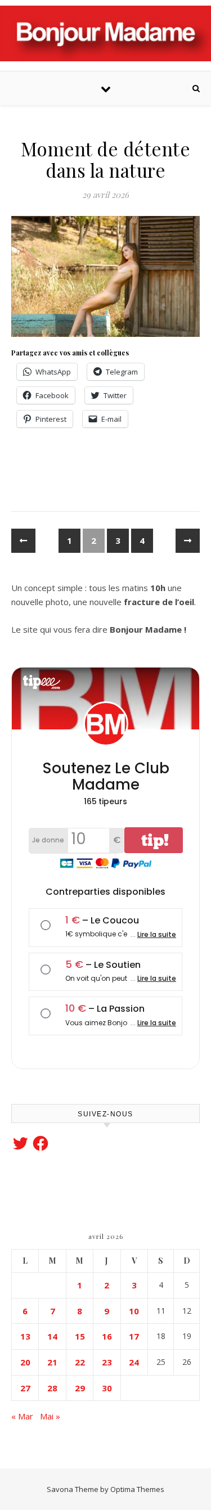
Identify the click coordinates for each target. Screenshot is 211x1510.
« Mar (22, 1416)
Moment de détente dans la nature (106, 159)
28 (52, 1388)
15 (80, 1336)
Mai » (50, 1416)
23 (107, 1362)
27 (25, 1388)
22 (80, 1362)
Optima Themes (137, 1489)
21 (52, 1362)
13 (25, 1336)
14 (52, 1336)
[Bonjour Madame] (105, 33)
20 (25, 1362)
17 (134, 1336)
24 (134, 1362)
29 (80, 1388)
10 (134, 1311)
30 (107, 1388)
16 (107, 1336)
